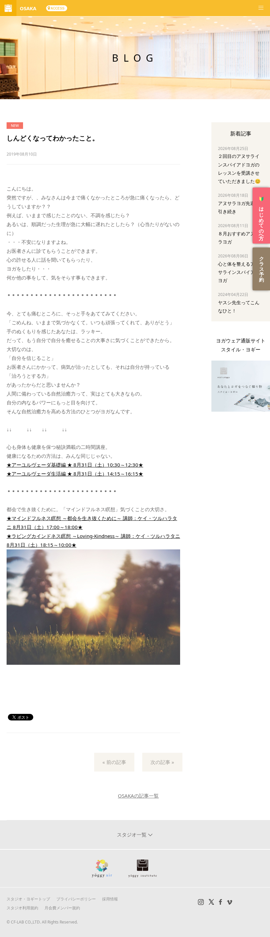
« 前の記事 (114, 762)
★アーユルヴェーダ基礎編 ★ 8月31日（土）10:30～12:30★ (75, 464)
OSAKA (28, 8)
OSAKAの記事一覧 (138, 795)
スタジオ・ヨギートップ (28, 899)
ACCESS (58, 8)
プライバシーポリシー (76, 899)
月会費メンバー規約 (62, 908)
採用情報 (110, 899)
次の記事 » (162, 762)
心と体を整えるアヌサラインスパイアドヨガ (238, 272)
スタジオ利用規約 (22, 908)
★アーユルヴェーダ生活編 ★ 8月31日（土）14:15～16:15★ (75, 473)
